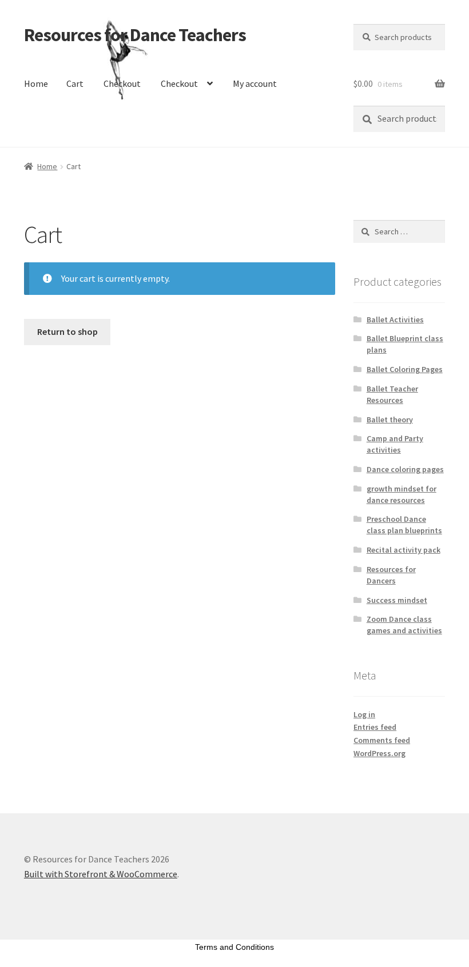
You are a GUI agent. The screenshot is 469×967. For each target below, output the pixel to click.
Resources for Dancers (391, 575)
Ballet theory (390, 419)
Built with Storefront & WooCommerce (100, 874)
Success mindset (397, 600)
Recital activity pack (403, 550)
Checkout (122, 83)
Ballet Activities (395, 319)
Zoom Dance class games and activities (404, 625)
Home (36, 83)
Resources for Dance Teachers (135, 34)
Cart (75, 83)
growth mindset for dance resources (401, 494)
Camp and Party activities (395, 444)
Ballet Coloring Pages (405, 369)
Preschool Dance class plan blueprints (404, 525)
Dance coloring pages (405, 469)
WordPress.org (379, 753)
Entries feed (374, 727)
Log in (364, 714)
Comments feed (381, 740)
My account (255, 83)
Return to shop (67, 331)
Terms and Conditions (234, 947)
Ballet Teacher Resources (392, 394)
